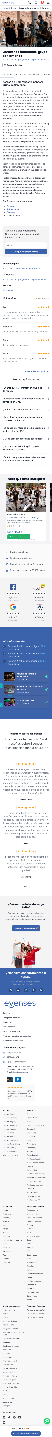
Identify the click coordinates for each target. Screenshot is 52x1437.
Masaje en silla (8, 1325)
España (5, 1210)
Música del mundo (35, 1206)
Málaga (5, 1229)
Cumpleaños (32, 1170)
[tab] (19, 45)
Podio (5, 1391)
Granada (6, 1221)
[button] (13, 526)
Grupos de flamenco (39, 59)
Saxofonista (31, 1296)
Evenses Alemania (10, 1125)
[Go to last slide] (3, 29)
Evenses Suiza (8, 1133)
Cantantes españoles (35, 1314)
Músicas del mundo (22, 517)
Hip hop (30, 1247)
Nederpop (31, 1277)
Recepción (31, 1148)
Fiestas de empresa (35, 1185)
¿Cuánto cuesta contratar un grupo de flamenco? (22, 389)
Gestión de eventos (10, 1346)
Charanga (35, 517)
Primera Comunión (34, 1181)
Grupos (13, 8)
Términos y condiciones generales (17, 1036)
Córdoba (6, 1218)
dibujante (6, 1353)
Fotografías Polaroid (10, 1329)
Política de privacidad (11, 1031)
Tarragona (6, 1251)
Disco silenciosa (33, 1214)
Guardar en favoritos (14, 65)
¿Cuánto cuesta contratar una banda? (22, 409)
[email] (11, 990)
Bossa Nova (31, 1262)
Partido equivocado (34, 1218)
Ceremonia (20, 268)
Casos (5, 1394)
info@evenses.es (20, 1072)
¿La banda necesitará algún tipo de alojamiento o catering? (21, 448)
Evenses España (9, 1114)
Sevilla (5, 1244)
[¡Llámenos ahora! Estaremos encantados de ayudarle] (30, 3)
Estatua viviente (9, 1310)
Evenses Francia (9, 1148)
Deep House (32, 1255)
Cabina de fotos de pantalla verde (13, 1333)
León (4, 1225)
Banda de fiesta (33, 1292)
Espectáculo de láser (11, 1339)
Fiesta (37, 268)
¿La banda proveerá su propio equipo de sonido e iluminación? (24, 429)
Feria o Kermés (33, 1118)
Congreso (31, 1136)
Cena (11, 268)
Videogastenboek (9, 1406)
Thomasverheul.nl (10, 1151)
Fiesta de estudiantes (35, 1174)
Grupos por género (20, 59)
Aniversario (31, 1144)
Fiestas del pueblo (34, 1159)
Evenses (5, 8)
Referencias (7, 1022)
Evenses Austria (9, 1129)
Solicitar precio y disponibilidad (19, 537)
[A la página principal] (8, 2)
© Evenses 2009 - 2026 (13, 1040)
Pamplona (6, 1236)
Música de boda (33, 1236)
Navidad (30, 1166)
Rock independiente (35, 1273)
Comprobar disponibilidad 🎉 (26, 928)
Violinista (30, 1288)
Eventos (30, 1122)
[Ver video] (26, 29)
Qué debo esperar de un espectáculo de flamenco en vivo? (23, 400)
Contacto (6, 1013)
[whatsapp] (18, 990)
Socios (6, 1110)
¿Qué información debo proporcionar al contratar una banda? (23, 419)
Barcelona (6, 1214)
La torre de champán (11, 1383)
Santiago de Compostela (12, 1240)
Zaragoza (6, 1262)
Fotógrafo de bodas (10, 1321)
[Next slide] (48, 29)
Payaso (5, 1314)
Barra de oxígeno (9, 1380)
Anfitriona (6, 1342)
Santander (6, 1247)
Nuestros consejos (11, 1306)
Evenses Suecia (9, 1136)
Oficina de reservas (10, 1155)
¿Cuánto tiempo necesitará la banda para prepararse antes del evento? (24, 459)
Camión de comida (10, 1368)
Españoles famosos (36, 1306)
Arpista (30, 1300)
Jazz (29, 1244)
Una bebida (31, 1133)
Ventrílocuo (31, 1285)
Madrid (5, 1232)
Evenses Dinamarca (10, 1140)
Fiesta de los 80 (33, 1196)
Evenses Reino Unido (11, 1144)
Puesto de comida (10, 1387)
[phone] (26, 990)
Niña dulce (7, 1350)
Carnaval (30, 1189)
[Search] (36, 2)
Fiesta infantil (32, 1155)
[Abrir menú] (48, 3)
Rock (29, 1232)
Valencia (6, 1259)
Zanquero (6, 1317)
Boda (5, 268)
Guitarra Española (34, 1221)
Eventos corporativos (35, 1125)
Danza (29, 1270)
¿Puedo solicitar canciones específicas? (23, 438)
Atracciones (7, 1402)
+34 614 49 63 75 (24, 1069)
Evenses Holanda (9, 1118)
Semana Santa (32, 1192)
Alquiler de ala (8, 1398)
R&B (28, 1251)
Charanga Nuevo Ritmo (15, 513)
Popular (30, 1225)
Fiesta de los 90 (33, 1200)
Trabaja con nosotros (11, 1018)
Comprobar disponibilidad (26, 251)
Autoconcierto (32, 1210)
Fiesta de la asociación (36, 1178)
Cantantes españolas (35, 1317)
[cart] (42, 3)
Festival (30, 1151)
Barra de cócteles (9, 1376)
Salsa (29, 1240)
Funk (29, 1259)
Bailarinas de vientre (10, 1361)
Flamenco (10, 290)
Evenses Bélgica (9, 1122)
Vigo (4, 1255)
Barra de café (8, 1365)
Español (30, 1266)
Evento (29, 268)
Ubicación (7, 1206)
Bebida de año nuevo (35, 1163)
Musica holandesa (34, 1281)
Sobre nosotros (9, 1027)
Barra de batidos (9, 1372)
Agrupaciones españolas (36, 1310)
